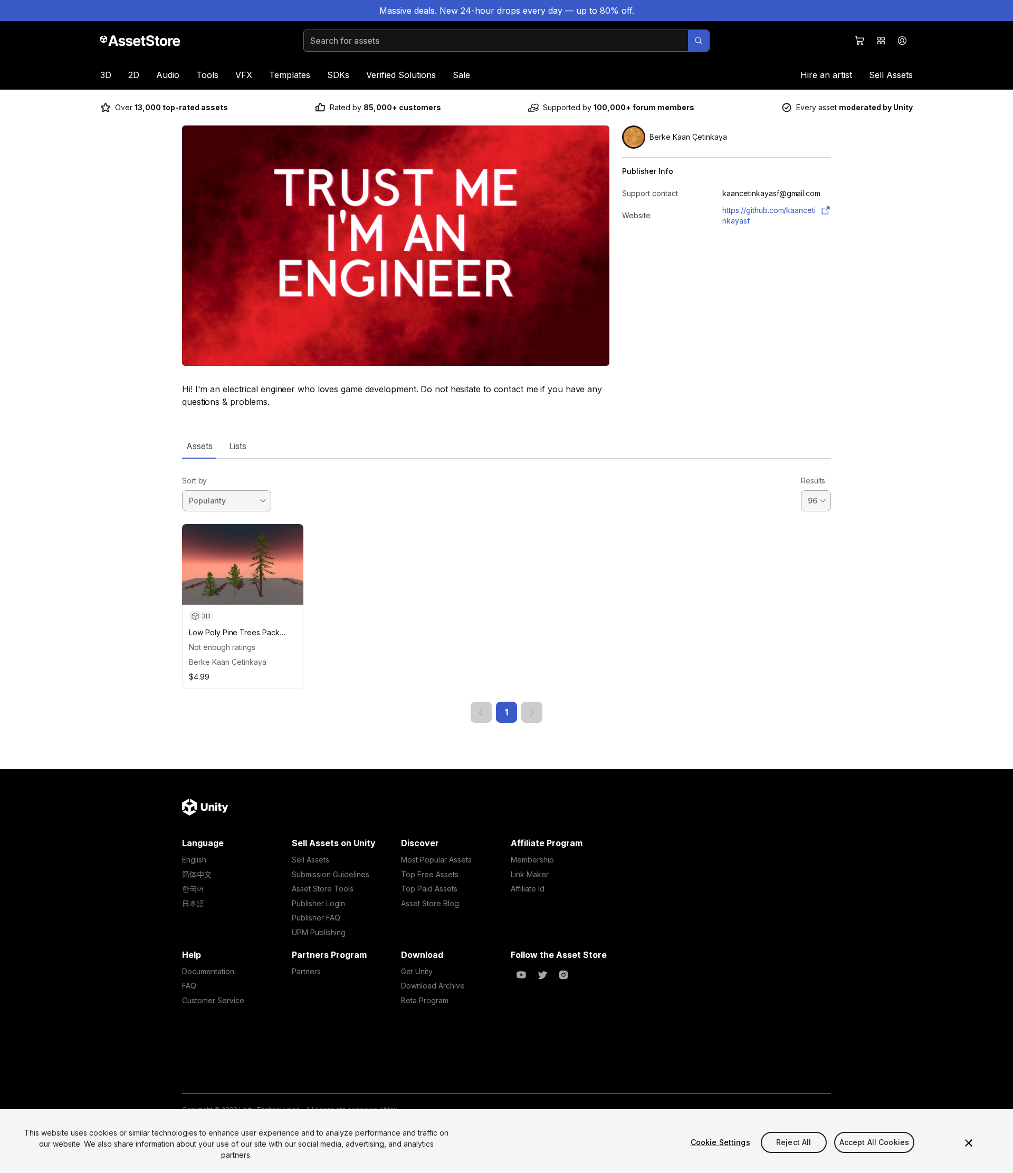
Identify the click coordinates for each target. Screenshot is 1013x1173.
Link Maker (530, 874)
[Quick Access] (881, 40)
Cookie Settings (720, 1142)
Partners (306, 971)
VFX (243, 75)
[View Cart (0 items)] (860, 40)
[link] (481, 712)
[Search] (698, 40)
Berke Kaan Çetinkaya (227, 661)
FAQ (189, 985)
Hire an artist (826, 75)
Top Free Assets (429, 874)
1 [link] (506, 712)
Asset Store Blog (430, 903)
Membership (532, 859)
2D (133, 75)
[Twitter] (542, 974)
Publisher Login (318, 903)
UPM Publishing (319, 932)
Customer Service (213, 1000)
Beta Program (424, 1000)
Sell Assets (891, 75)
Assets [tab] (199, 446)
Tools (207, 75)
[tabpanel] (506, 591)
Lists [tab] (237, 446)
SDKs (338, 75)
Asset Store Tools (322, 888)
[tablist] (506, 446)
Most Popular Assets (436, 859)
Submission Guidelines (330, 874)
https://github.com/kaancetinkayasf (769, 215)
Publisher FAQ (316, 917)
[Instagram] (563, 974)
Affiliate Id (527, 888)
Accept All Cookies (874, 1142)
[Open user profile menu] (902, 40)
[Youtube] (521, 974)
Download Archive (433, 985)
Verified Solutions (401, 75)
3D (105, 75)
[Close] (968, 1143)
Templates (289, 75)
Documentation (208, 971)
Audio (167, 75)
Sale (461, 75)
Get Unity (417, 971)
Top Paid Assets (429, 888)
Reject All (793, 1142)
